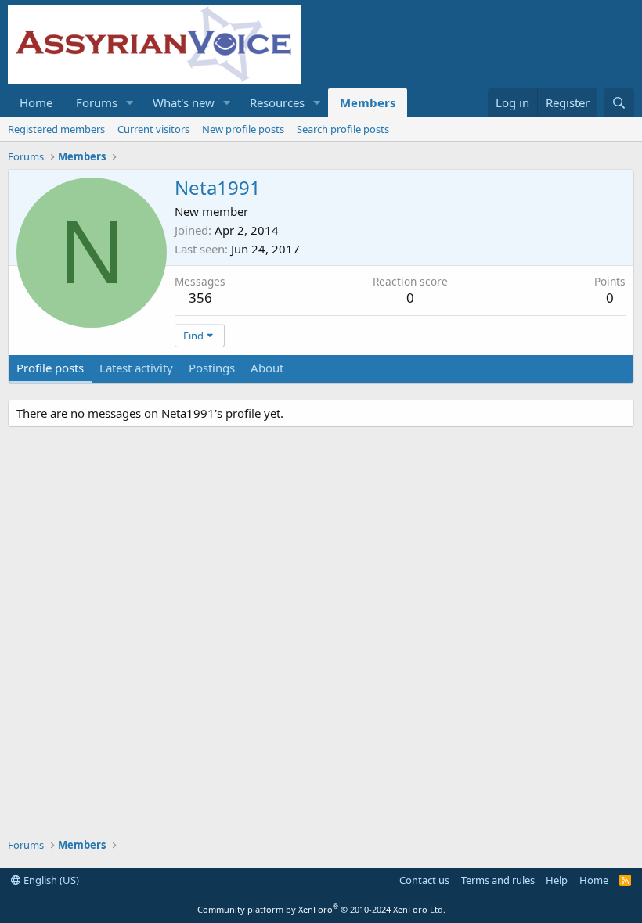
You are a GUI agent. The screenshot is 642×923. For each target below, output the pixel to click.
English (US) (50, 880)
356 (200, 298)
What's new (184, 102)
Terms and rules (498, 880)
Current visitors (153, 129)
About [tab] (267, 367)
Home (36, 102)
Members (367, 102)
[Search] (619, 102)
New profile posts (243, 129)
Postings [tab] (212, 367)
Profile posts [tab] (50, 367)
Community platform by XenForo (321, 909)
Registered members (56, 129)
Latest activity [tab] (136, 367)
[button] (130, 102)
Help (557, 880)
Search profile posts (343, 129)
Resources (277, 102)
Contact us (424, 880)
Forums (96, 102)
